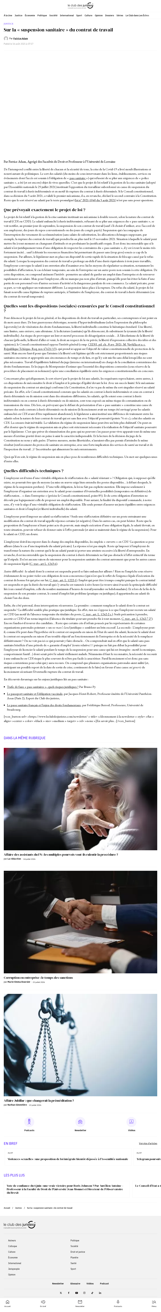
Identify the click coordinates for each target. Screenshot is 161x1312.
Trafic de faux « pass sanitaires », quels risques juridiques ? (42, 687)
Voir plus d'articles (148, 1143)
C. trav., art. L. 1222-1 (63, 580)
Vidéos (90, 1283)
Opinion (99, 15)
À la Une (8, 15)
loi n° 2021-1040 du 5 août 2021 (95, 200)
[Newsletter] (80, 1122)
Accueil (7, 1306)
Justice (18, 15)
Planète (74, 1257)
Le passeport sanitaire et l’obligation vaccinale (34, 694)
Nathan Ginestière (17, 1104)
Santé (73, 1263)
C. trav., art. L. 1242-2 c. (97, 614)
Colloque (12, 1246)
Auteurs (12, 1240)
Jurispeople (14, 1268)
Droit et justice (78, 1251)
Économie (30, 15)
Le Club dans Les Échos (137, 15)
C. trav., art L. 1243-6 (43, 564)
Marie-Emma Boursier (19, 981)
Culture (88, 15)
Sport (79, 15)
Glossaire (75, 1283)
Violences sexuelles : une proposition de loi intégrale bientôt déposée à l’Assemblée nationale (68, 1159)
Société (53, 15)
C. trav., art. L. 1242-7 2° (137, 619)
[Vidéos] (131, 1122)
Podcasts (118, 1306)
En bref (43, 1306)
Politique (42, 15)
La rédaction (14, 858)
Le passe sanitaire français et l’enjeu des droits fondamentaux (44, 705)
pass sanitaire (77, 178)
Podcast (104, 1283)
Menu (154, 1306)
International (67, 15)
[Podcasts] (29, 1122)
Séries (120, 15)
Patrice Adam (20, 38)
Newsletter (79, 1306)
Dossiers (109, 15)
